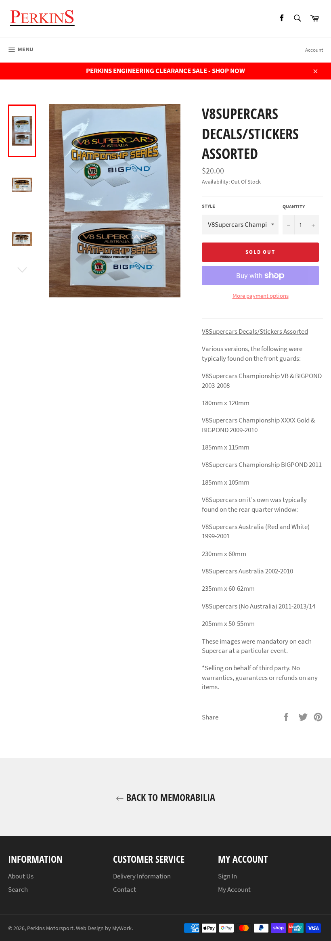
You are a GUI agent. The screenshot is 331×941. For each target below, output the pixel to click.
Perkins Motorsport (50, 928)
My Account (234, 889)
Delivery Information (142, 876)
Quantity (294, 206)
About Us (21, 876)
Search (18, 889)
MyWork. (122, 928)
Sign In (227, 876)
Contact (124, 889)
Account (314, 49)
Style (208, 206)
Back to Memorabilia (169, 797)
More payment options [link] (261, 295)
